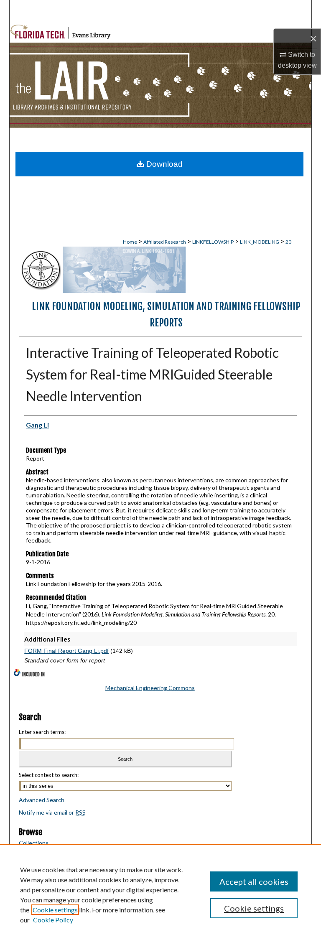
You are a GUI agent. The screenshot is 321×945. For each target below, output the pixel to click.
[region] (160, 894)
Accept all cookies (253, 881)
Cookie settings (55, 910)
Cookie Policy (53, 920)
